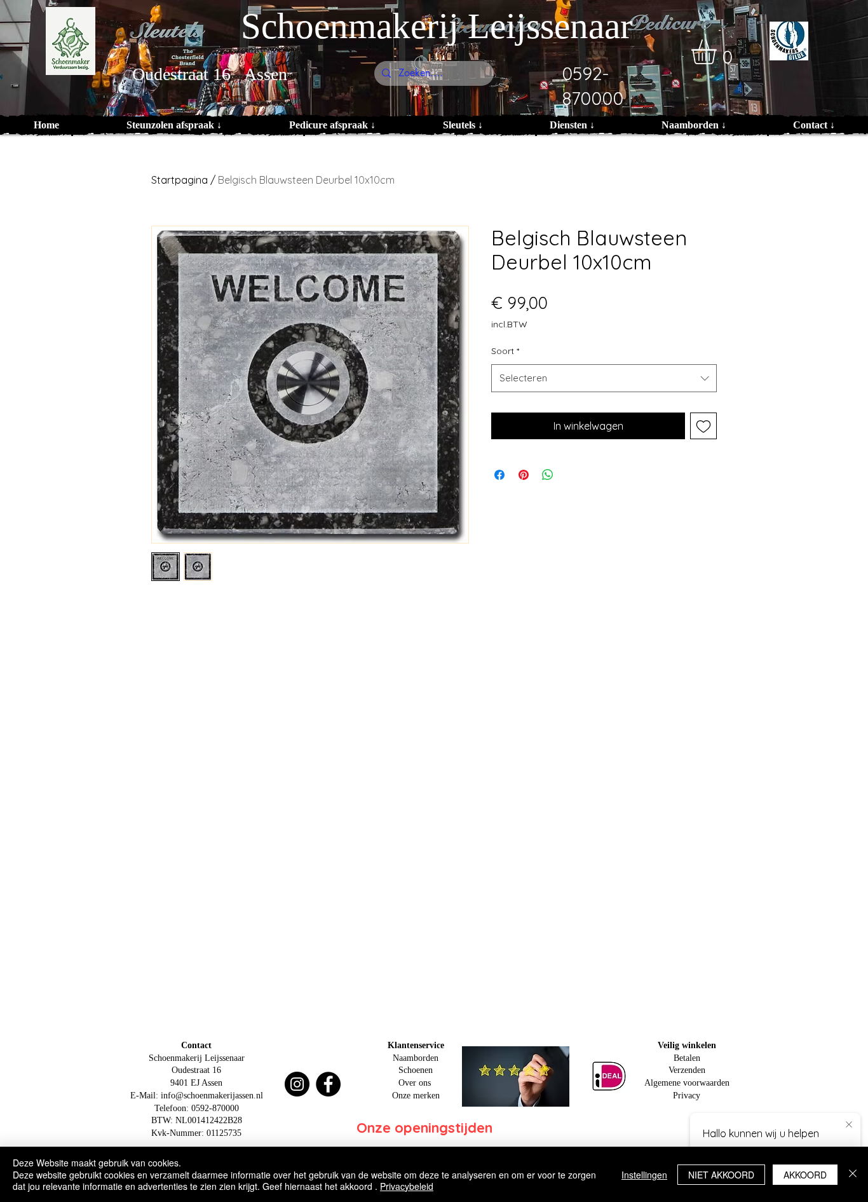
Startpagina (179, 180)
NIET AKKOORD (721, 1174)
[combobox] (604, 378)
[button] (718, 51)
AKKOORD (805, 1174)
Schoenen (415, 1070)
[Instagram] (297, 1084)
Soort (505, 351)
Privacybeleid (406, 1186)
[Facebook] (328, 1084)
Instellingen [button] (644, 1174)
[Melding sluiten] (849, 1125)
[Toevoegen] (703, 426)
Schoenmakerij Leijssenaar (436, 26)
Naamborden (415, 1058)
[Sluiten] (852, 1174)
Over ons (414, 1083)
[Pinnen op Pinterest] (523, 474)
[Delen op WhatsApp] (547, 474)
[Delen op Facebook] (499, 474)
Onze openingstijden (424, 1128)
